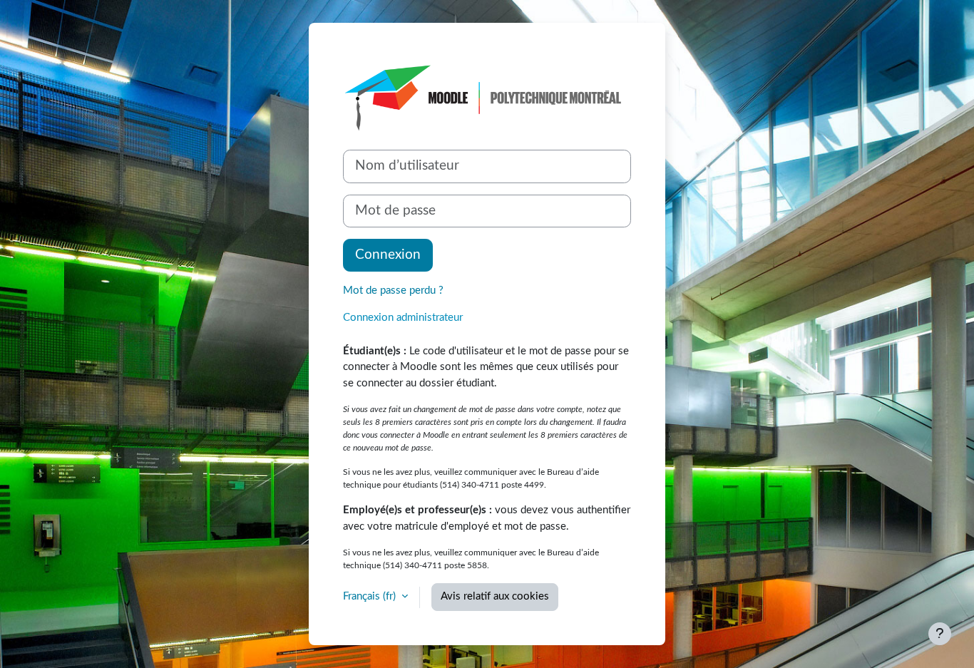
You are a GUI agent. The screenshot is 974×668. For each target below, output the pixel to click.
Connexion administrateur (403, 317)
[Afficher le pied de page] (939, 633)
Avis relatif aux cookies (495, 596)
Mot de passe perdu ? (393, 290)
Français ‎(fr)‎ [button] (371, 596)
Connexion (388, 255)
